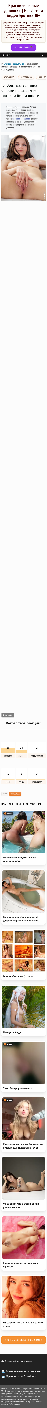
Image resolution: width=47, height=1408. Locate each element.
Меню (8, 55)
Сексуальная (18, 64)
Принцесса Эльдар (12, 1032)
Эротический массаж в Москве (18, 1361)
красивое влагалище (21, 119)
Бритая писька (26, 77)
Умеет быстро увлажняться (17, 1088)
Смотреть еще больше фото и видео (23, 1340)
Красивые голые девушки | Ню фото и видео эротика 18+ (23, 10)
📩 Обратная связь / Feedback (18, 1376)
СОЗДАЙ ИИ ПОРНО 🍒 (24, 47)
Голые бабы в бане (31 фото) (18, 976)
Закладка (8, 715)
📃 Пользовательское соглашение (20, 1371)
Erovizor (7, 64)
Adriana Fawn (15, 794)
